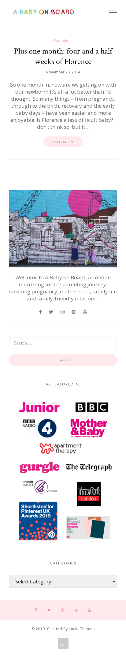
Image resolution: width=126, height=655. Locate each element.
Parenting (62, 40)
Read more (63, 142)
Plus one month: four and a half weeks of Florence (63, 56)
